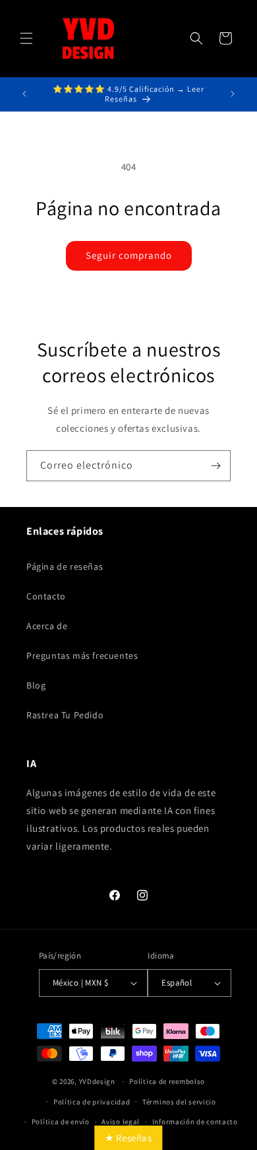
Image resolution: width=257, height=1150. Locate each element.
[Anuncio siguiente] (232, 93)
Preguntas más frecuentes (82, 655)
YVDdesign (97, 1081)
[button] (26, 38)
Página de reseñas (64, 566)
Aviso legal (120, 1121)
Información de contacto (195, 1121)
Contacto (46, 596)
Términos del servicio (179, 1101)
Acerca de (46, 626)
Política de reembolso (167, 1081)
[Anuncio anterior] (24, 93)
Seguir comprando (129, 255)
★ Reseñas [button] (128, 1138)
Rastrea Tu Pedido (64, 715)
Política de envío (61, 1121)
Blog (35, 685)
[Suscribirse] (215, 465)
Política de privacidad (91, 1101)
